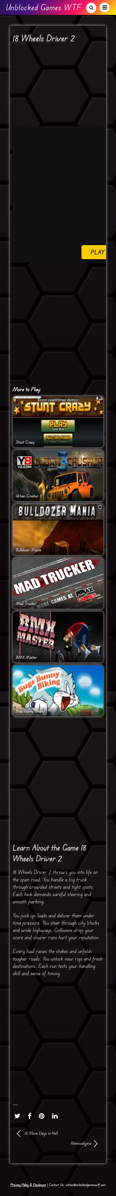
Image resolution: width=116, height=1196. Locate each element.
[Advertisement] (58, 324)
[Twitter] (18, 1116)
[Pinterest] (43, 1116)
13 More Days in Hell (41, 1133)
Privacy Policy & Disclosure (28, 1185)
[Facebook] (31, 1116)
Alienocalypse (54, 1143)
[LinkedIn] (56, 1116)
